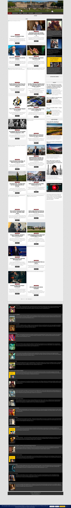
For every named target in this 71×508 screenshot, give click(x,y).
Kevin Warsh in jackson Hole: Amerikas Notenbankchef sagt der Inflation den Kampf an (36, 34)
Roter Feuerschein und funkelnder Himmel (54, 142)
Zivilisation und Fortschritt (13, 314)
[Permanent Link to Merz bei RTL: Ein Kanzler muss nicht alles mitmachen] (17, 50)
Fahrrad (20, 13)
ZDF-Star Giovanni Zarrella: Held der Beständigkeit (36, 287)
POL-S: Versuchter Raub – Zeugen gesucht (54, 108)
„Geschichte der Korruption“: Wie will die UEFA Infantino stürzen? (17, 259)
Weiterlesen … (56, 94)
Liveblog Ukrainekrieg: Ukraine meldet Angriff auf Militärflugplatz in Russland (36, 235)
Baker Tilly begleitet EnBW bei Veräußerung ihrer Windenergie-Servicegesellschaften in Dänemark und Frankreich (54, 162)
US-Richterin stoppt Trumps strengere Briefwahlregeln (17, 286)
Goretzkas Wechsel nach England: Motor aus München (36, 262)
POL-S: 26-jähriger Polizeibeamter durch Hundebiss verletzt (54, 98)
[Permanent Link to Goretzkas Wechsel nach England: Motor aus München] (36, 253)
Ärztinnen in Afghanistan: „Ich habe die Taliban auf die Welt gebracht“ (17, 235)
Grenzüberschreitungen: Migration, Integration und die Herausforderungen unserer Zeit (22, 426)
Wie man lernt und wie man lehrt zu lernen (15, 436)
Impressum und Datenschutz (38, 13)
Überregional (17, 34)
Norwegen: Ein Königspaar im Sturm (17, 36)
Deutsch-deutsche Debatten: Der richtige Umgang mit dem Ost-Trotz (36, 184)
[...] (52, 35)
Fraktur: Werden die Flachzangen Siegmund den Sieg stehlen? (17, 109)
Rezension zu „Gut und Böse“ (13, 398)
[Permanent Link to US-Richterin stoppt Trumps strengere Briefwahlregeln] (17, 277)
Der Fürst (10, 464)
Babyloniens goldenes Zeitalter (13, 417)
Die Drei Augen (11, 333)
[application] (54, 187)
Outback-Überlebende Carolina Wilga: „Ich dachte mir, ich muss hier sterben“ (17, 161)
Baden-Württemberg (15, 13)
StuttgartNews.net (35, 6)
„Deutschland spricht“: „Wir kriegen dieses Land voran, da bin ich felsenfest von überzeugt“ (17, 185)
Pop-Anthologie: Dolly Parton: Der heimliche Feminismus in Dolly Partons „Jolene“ (17, 132)
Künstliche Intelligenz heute (13, 445)
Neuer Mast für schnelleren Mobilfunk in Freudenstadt (53, 122)
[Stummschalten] (59, 190)
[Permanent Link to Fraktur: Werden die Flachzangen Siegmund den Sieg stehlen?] (17, 101)
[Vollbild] (60, 190)
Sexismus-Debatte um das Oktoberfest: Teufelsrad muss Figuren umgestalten (36, 135)
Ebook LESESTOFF (25, 13)
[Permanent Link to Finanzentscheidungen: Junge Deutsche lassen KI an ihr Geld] (36, 50)
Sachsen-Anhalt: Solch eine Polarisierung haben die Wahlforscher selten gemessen (36, 211)
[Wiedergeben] (47, 190)
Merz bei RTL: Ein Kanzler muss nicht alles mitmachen (17, 58)
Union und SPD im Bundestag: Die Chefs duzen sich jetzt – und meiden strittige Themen (17, 212)
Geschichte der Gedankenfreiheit (14, 389)
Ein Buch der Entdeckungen (13, 361)
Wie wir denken (49, 19)
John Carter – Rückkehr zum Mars (14, 305)
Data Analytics (11, 370)
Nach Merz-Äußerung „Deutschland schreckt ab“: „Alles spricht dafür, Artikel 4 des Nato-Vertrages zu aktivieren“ (36, 85)
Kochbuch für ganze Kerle (13, 342)
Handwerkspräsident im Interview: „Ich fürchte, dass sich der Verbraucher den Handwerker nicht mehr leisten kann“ (36, 158)
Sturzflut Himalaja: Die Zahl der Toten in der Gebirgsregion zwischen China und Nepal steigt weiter (17, 85)
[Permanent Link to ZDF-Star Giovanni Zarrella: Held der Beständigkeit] (36, 278)
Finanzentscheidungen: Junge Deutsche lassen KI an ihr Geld (36, 58)
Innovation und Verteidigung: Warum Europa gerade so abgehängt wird (36, 109)
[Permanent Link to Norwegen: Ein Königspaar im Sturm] (17, 27)
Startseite (9, 13)
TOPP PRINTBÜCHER (31, 13)
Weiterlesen (18, 43)
